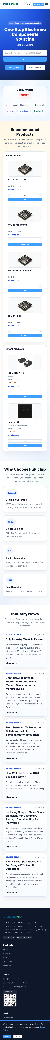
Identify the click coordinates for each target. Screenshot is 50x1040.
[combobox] (25, 53)
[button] (9, 195)
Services (6, 957)
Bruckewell (33, 111)
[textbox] (25, 52)
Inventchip (18, 111)
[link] (25, 181)
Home (5, 949)
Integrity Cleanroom (16, 105)
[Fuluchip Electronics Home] (10, 4)
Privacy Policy (8, 1018)
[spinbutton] (25, 195)
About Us (7, 965)
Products (6, 953)
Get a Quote (8, 961)
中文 (28, 4)
